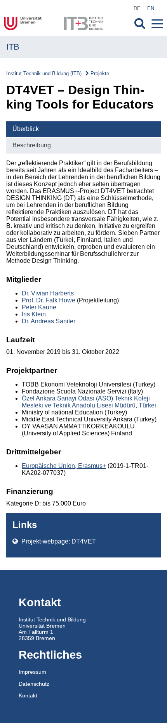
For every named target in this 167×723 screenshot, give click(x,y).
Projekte (99, 73)
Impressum (32, 672)
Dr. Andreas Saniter (48, 321)
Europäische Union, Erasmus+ (64, 465)
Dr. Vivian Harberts (48, 293)
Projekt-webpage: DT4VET (58, 541)
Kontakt (28, 695)
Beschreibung (31, 145)
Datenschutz (34, 684)
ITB (12, 47)
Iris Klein (34, 314)
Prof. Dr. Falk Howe (48, 300)
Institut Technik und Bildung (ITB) (44, 73)
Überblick (25, 129)
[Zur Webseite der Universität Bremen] (28, 23)
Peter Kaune (39, 307)
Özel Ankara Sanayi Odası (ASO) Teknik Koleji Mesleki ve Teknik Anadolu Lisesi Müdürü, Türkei (89, 402)
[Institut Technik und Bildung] (83, 23)
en (150, 8)
